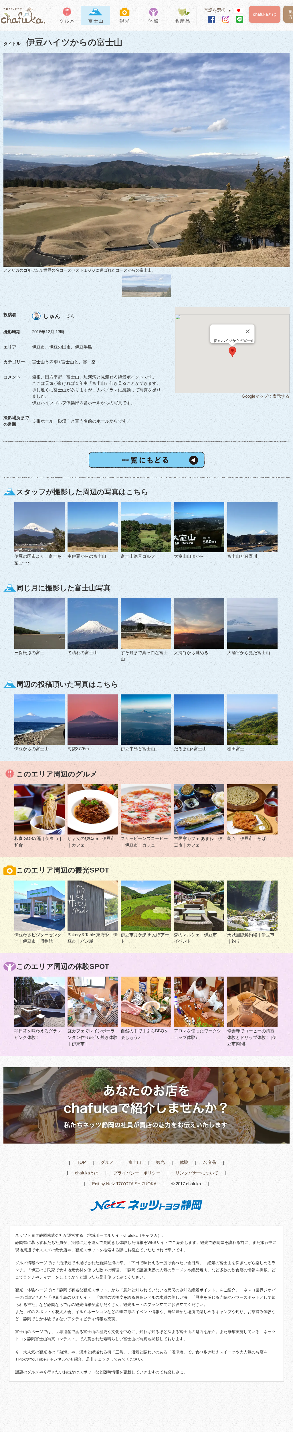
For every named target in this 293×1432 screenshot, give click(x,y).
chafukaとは (264, 14)
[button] (232, 351)
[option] (146, 163)
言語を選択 (217, 10)
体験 (184, 1162)
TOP (81, 1162)
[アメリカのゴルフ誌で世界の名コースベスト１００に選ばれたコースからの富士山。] (146, 160)
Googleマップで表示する (266, 396)
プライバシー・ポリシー (137, 1172)
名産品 (209, 1162)
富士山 (134, 1162)
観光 (160, 1162)
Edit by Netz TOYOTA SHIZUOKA (124, 1183)
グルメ (107, 1162)
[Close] (248, 331)
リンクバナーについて (196, 1172)
